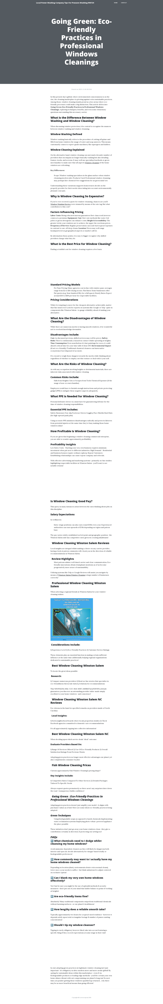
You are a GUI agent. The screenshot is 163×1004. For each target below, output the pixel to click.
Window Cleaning (92, 163)
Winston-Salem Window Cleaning (71, 575)
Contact (124, 2)
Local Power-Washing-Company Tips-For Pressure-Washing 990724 (65, 3)
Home (116, 2)
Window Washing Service (61, 204)
